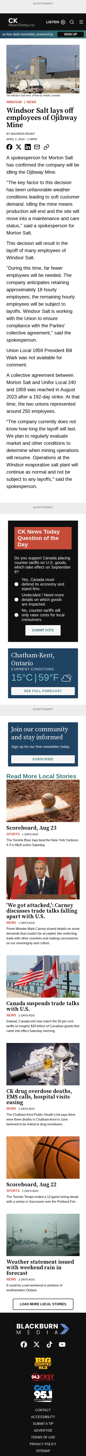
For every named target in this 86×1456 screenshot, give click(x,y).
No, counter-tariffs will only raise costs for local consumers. (43, 615)
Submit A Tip (43, 1423)
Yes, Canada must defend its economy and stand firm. (43, 584)
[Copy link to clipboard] (46, 147)
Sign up (70, 34)
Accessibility (43, 1417)
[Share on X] (19, 147)
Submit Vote (43, 630)
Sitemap (43, 1451)
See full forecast (43, 691)
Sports (13, 834)
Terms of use (43, 1437)
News (31, 102)
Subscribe (43, 759)
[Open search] (71, 22)
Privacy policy (43, 1444)
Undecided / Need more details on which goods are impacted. (43, 599)
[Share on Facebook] (9, 147)
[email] (37, 147)
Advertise (43, 1430)
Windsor (14, 102)
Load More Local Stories (43, 1304)
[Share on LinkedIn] (28, 147)
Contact (43, 1410)
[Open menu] (81, 22)
